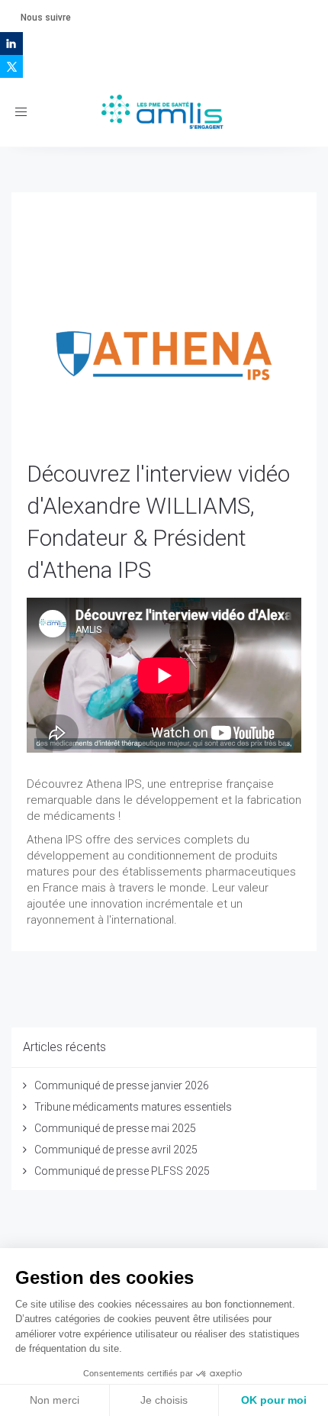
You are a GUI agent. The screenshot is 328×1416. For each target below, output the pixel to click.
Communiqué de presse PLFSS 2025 (122, 1171)
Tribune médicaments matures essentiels (133, 1107)
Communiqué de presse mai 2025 (115, 1128)
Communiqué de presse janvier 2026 (121, 1085)
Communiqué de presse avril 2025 (116, 1149)
